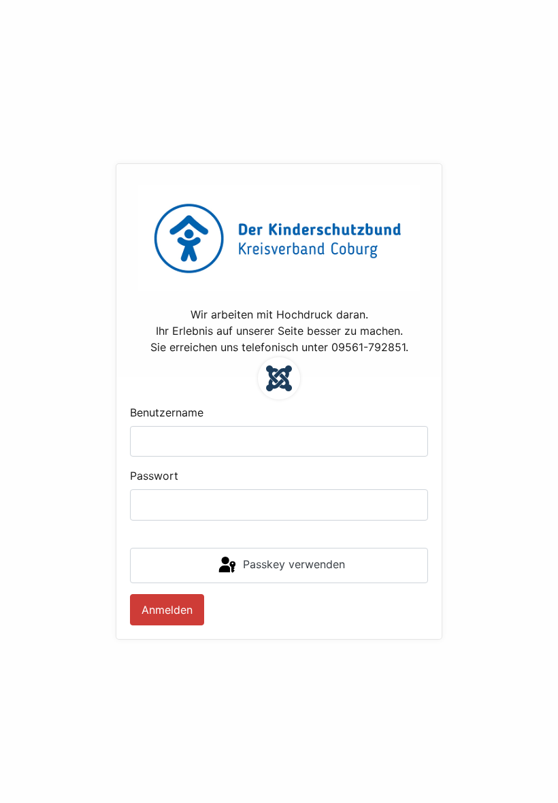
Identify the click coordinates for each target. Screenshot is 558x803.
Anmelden (167, 610)
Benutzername (166, 412)
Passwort (154, 475)
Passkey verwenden (292, 564)
